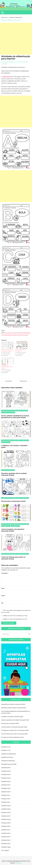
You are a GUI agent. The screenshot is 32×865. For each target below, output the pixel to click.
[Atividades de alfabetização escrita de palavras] (7, 360)
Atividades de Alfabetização (8, 410)
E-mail (3, 595)
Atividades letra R (6, 823)
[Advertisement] (16, 39)
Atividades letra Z (5, 843)
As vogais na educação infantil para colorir (12, 737)
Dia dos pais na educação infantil (13, 501)
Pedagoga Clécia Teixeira (9, 62)
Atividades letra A (6, 442)
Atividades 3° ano (6, 750)
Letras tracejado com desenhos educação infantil (12, 530)
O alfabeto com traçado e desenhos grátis (12, 716)
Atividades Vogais (6, 847)
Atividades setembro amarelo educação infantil (13, 707)
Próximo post (23, 381)
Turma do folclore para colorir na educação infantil (13, 558)
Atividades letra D (6, 778)
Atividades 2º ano (6, 747)
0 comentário (4, 63)
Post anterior (8, 381)
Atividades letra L (5, 802)
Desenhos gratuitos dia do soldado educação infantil (15, 720)
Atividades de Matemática (21, 410)
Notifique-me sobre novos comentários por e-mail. (15, 615)
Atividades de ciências (7, 757)
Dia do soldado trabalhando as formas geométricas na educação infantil (15, 416)
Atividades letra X (6, 840)
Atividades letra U (6, 833)
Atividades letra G (6, 788)
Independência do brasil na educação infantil (13, 704)
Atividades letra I (5, 795)
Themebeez (18, 863)
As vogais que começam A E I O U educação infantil (15, 730)
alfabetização (6, 76)
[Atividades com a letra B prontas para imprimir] (7, 345)
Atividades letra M (6, 805)
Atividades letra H (6, 791)
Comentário (4, 573)
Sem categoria (5, 850)
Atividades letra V (6, 836)
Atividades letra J (5, 798)
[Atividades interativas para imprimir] (21, 345)
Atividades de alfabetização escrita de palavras (7, 367)
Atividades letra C (6, 774)
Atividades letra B (15, 526)
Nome (3, 588)
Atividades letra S (6, 826)
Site (2, 603)
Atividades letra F (5, 785)
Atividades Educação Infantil (8, 412)
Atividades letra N (6, 809)
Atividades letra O (6, 812)
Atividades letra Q (6, 819)
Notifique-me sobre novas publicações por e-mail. (15, 619)
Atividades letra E (6, 781)
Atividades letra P (6, 816)
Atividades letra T (5, 829)
